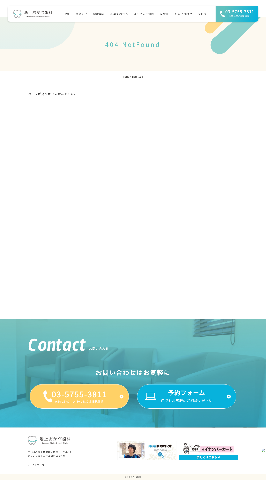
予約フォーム (186, 396)
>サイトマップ (36, 465)
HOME (126, 76)
